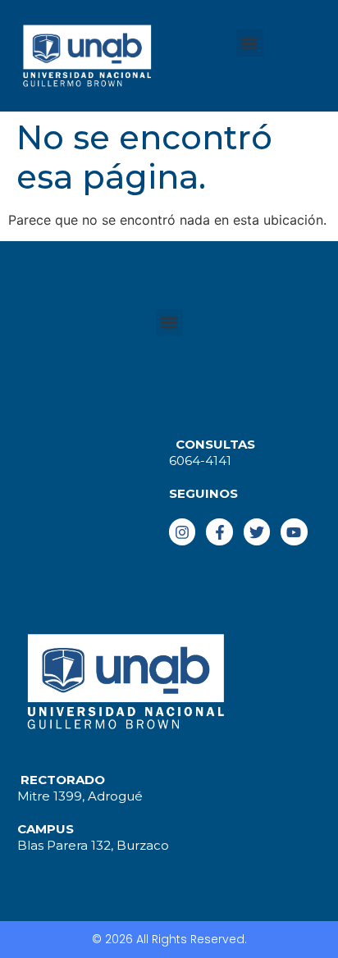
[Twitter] (257, 531)
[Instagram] (182, 531)
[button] (249, 43)
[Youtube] (294, 531)
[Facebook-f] (219, 531)
